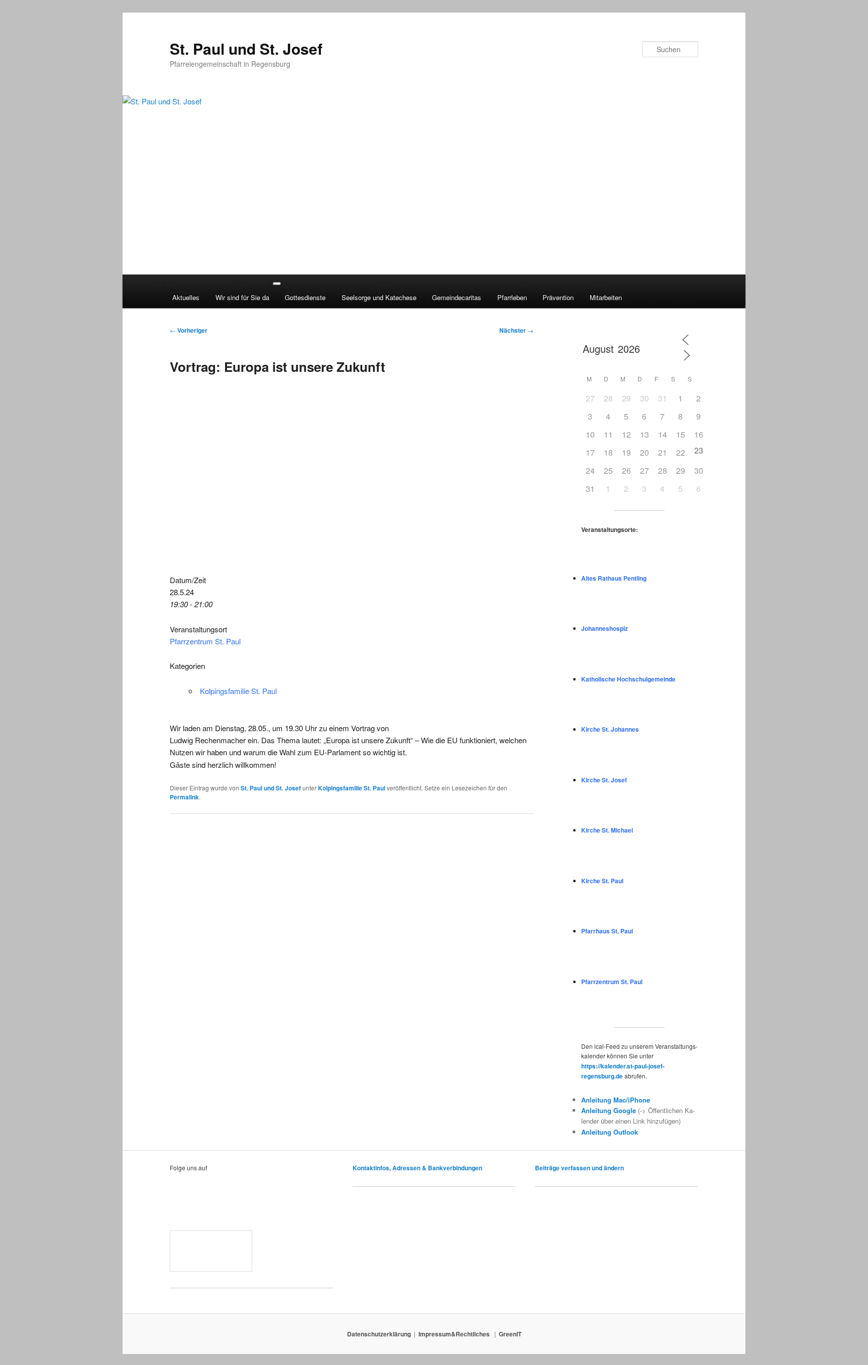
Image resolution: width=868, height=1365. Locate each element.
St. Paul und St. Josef (246, 48)
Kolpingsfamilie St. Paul (238, 691)
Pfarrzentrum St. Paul (205, 641)
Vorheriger (188, 330)
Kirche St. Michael (607, 830)
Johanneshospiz (604, 628)
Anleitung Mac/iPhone (615, 1100)
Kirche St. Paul (602, 880)
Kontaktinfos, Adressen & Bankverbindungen (417, 1167)
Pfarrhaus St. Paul (607, 930)
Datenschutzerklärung (379, 1333)
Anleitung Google (608, 1110)
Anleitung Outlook (609, 1132)
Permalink (184, 796)
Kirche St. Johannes (610, 729)
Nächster (516, 330)
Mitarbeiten (606, 297)
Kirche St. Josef (604, 779)
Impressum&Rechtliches (454, 1333)
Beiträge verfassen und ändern (579, 1167)
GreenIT (510, 1333)
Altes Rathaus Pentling (613, 578)
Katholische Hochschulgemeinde (628, 679)
